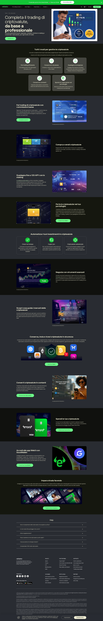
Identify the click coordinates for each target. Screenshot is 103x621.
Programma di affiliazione (79, 578)
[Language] (85, 6)
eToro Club (75, 580)
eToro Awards (48, 582)
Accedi (89, 6)
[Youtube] (25, 576)
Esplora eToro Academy (51, 508)
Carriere (47, 580)
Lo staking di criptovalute (22, 180)
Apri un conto (76, 565)
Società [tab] (45, 6)
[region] (51, 617)
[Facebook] (17, 576)
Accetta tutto (80, 617)
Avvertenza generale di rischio (22, 597)
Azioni (46, 561)
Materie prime (48, 567)
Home (6, 13)
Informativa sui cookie (64, 582)
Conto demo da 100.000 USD (65, 563)
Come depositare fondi (78, 563)
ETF (46, 565)
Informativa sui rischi (77, 567)
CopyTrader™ (62, 561)
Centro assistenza (77, 561)
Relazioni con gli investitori (51, 578)
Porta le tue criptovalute (25, 395)
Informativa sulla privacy (64, 578)
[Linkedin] (28, 576)
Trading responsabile (77, 569)
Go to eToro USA (67, 2)
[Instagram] (22, 576)
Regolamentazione (63, 576)
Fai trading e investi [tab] (16, 6)
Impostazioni (67, 617)
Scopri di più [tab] (36, 6)
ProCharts (58, 277)
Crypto (46, 563)
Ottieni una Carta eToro (64, 430)
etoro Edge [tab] (27, 6)
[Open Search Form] (81, 6)
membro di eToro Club (24, 112)
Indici (46, 569)
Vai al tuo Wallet (51, 364)
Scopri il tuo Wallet (63, 220)
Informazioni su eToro (50, 576)
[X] (20, 576)
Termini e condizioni (63, 580)
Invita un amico (76, 576)
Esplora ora (10, 38)
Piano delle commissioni (64, 567)
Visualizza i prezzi (23, 119)
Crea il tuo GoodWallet (24, 465)
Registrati (97, 6)
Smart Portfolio (62, 565)
